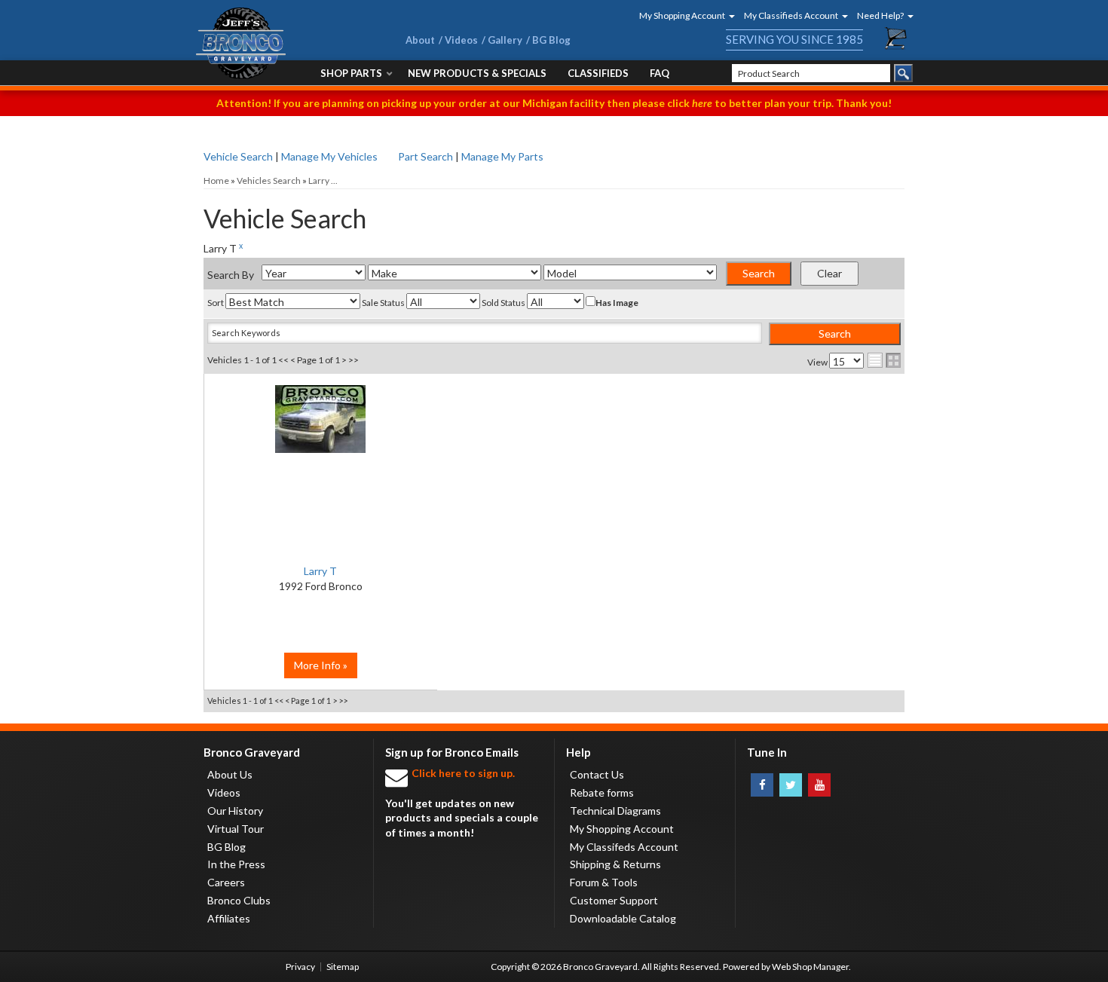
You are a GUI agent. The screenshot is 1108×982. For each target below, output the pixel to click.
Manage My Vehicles (329, 156)
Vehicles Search (269, 180)
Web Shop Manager (810, 966)
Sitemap (342, 966)
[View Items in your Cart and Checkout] (896, 38)
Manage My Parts (502, 156)
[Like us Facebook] (762, 785)
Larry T (320, 570)
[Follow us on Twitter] (790, 785)
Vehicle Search (238, 156)
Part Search (425, 156)
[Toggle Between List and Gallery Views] (884, 360)
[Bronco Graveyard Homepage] (282, 43)
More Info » (320, 665)
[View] (321, 426)
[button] (682, 15)
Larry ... (323, 180)
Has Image (616, 302)
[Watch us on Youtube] (819, 785)
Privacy (300, 966)
